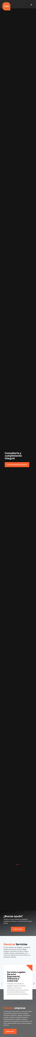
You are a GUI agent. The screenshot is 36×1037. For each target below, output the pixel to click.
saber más (10, 1031)
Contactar (17, 929)
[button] (19, 1002)
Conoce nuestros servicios (17, 464)
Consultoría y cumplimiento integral (13, 455)
